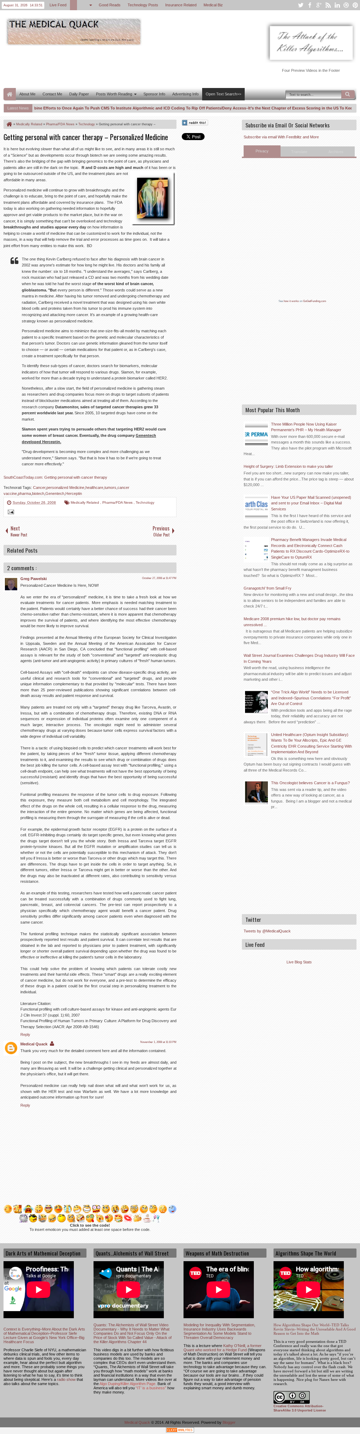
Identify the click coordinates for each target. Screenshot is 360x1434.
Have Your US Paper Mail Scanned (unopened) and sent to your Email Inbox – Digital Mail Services (311, 503)
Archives (335, 152)
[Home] (8, 124)
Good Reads (110, 5)
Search (348, 94)
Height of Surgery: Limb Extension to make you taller (288, 466)
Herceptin (73, 493)
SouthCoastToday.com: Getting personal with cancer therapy (55, 477)
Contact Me (52, 94)
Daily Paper (79, 94)
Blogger (229, 1422)
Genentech (54, 493)
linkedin (337, 5)
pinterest (355, 5)
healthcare (94, 487)
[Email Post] (10, 513)
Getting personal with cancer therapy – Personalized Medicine (86, 137)
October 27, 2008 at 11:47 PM (159, 578)
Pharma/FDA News (118, 502)
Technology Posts (143, 5)
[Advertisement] (131, 66)
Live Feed (58, 5)
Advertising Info (185, 94)
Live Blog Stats (299, 962)
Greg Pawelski (33, 579)
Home (10, 94)
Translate (299, 152)
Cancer (39, 487)
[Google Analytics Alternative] (180, 1431)
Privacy (262, 151)
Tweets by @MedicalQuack (267, 931)
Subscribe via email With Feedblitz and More (281, 137)
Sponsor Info (154, 94)
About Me (27, 94)
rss (328, 5)
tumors (110, 487)
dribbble (346, 5)
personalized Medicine (65, 487)
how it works (291, 301)
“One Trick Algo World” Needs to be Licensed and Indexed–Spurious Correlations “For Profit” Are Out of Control (311, 698)
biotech (38, 493)
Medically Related (85, 502)
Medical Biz (213, 5)
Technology (145, 502)
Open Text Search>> (223, 94)
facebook (309, 5)
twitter (300, 5)
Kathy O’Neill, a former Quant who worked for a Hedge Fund (223, 1348)
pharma (24, 493)
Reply (25, 1034)
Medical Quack (33, 1044)
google (318, 5)
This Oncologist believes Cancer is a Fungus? (310, 783)
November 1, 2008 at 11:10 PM (158, 1042)
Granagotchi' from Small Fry (267, 588)
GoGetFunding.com (314, 301)
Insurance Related (181, 5)
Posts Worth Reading (114, 94)
